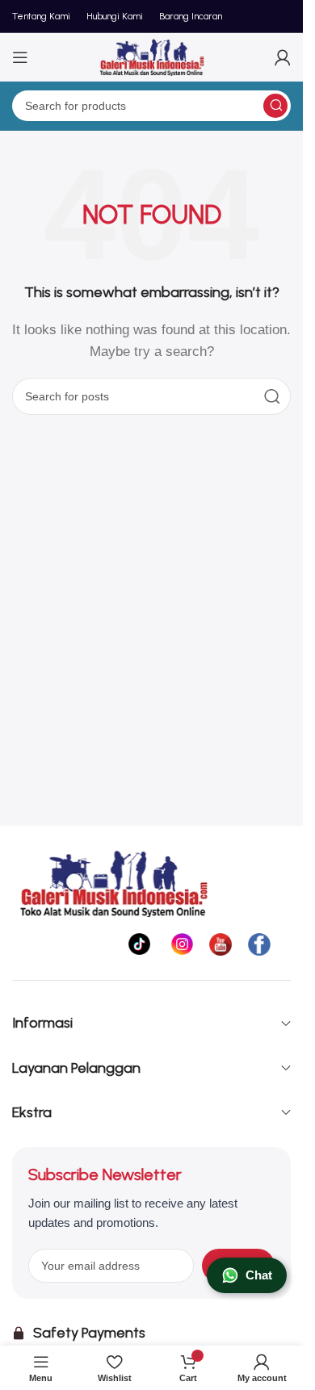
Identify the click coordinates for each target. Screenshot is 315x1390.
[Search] (275, 106)
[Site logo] (151, 56)
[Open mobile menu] (20, 57)
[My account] (283, 57)
